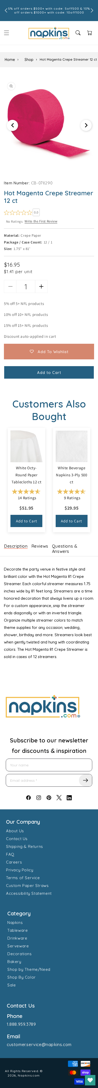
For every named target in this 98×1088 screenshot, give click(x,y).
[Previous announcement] (6, 10)
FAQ (10, 854)
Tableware (17, 930)
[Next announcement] (92, 10)
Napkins (15, 922)
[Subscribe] (85, 780)
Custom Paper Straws (27, 885)
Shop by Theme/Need (28, 969)
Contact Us (17, 838)
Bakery (14, 961)
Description (16, 546)
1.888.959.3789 (21, 1024)
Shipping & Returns (24, 846)
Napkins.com (29, 1075)
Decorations (19, 953)
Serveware (18, 945)
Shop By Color (21, 977)
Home (10, 59)
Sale (11, 985)
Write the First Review (41, 221)
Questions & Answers (65, 548)
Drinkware (17, 938)
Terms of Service (23, 877)
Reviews (39, 546)
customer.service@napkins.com (39, 1044)
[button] (6, 33)
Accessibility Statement (29, 893)
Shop (29, 59)
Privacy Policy (19, 869)
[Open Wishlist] (90, 1080)
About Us (15, 830)
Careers (14, 862)
